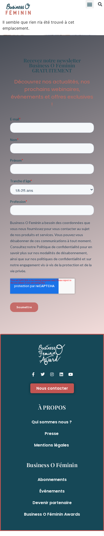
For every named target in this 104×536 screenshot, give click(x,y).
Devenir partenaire (52, 503)
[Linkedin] (61, 374)
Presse (52, 433)
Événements (52, 491)
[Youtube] (71, 374)
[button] (90, 4)
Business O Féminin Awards (52, 514)
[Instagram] (52, 374)
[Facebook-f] (33, 374)
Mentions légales (51, 445)
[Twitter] (43, 374)
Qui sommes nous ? (52, 422)
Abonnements (52, 479)
